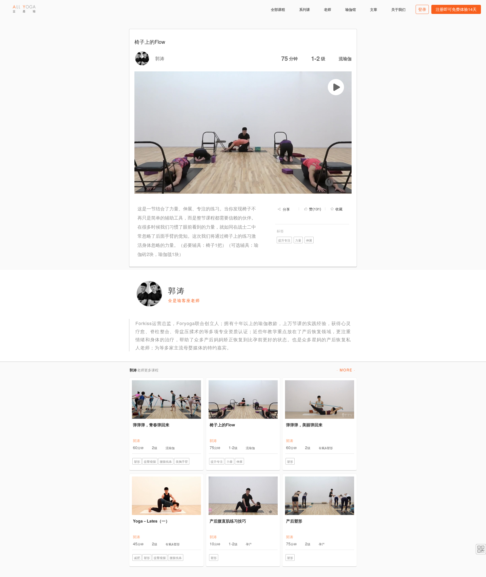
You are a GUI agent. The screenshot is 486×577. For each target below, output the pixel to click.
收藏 (338, 208)
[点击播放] (336, 87)
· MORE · (346, 369)
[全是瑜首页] (24, 9)
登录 (422, 9)
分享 (286, 209)
